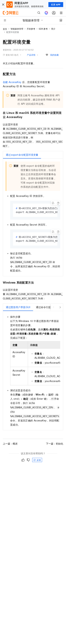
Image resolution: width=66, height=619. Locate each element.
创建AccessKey (12, 82)
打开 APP (55, 4)
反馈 (39, 459)
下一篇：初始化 (54, 443)
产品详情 (31, 54)
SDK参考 (43, 28)
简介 (53, 28)
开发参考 (31, 28)
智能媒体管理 (17, 28)
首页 (5, 28)
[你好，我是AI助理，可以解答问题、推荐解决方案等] (46, 12)
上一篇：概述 (10, 443)
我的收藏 (54, 54)
